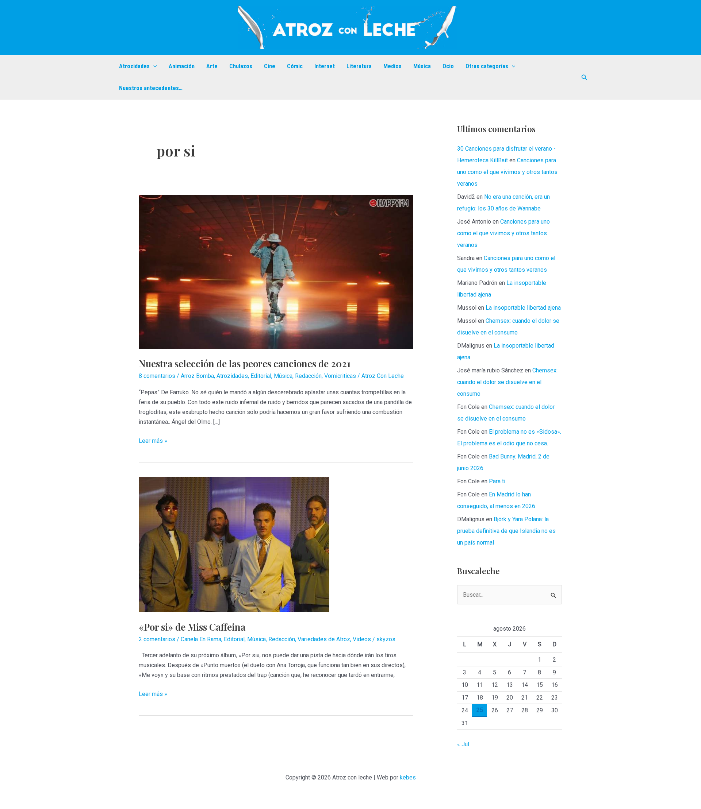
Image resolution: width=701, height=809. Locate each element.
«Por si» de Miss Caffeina (192, 626)
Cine (269, 66)
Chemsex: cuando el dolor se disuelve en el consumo (507, 382)
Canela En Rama (201, 639)
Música (422, 66)
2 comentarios (157, 639)
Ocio (448, 66)
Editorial (260, 375)
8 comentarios (157, 375)
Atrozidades (134, 66)
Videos (362, 639)
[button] (153, 66)
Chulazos (240, 66)
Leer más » (153, 441)
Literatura (359, 66)
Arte (212, 66)
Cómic (295, 66)
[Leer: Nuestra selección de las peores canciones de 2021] (276, 271)
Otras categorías (487, 66)
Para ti (497, 481)
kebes (408, 777)
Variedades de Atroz (324, 639)
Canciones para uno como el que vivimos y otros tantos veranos (507, 172)
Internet (324, 66)
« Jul (463, 744)
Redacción (308, 375)
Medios (392, 66)
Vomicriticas (340, 375)
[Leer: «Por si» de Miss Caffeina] (234, 544)
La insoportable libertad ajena (523, 307)
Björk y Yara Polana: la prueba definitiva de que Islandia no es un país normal (506, 531)
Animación (182, 66)
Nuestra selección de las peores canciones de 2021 (244, 363)
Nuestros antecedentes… (151, 88)
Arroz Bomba (197, 375)
